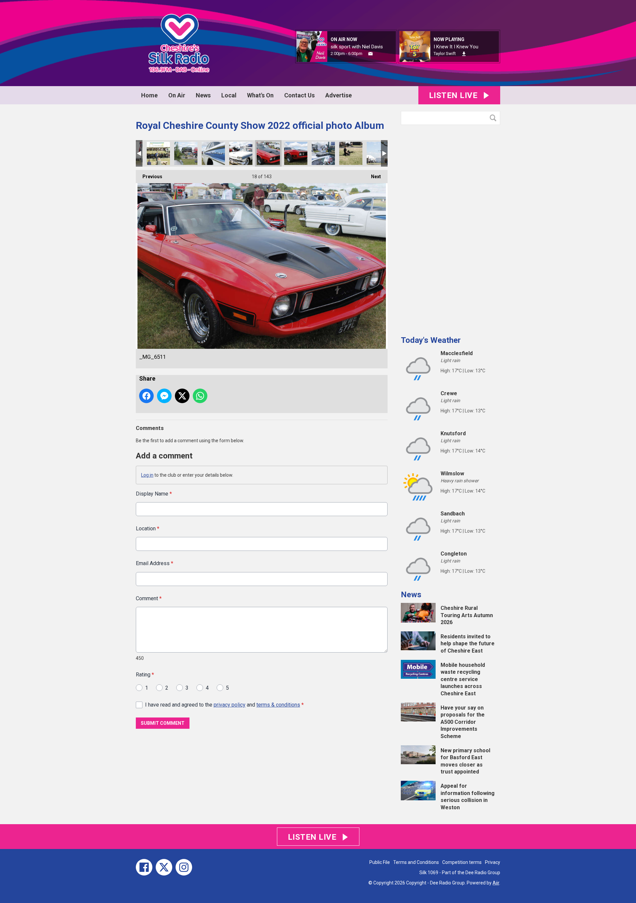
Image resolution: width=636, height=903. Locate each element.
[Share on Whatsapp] (200, 396)
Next (372, 176)
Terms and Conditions (416, 862)
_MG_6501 (295, 153)
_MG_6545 (185, 153)
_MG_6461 (378, 153)
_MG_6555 (158, 153)
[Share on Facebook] (146, 396)
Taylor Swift (445, 53)
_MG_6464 (350, 153)
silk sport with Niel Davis (357, 47)
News (203, 95)
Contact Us (299, 95)
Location (147, 528)
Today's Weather (431, 340)
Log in (147, 475)
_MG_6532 (213, 153)
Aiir (496, 882)
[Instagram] (184, 867)
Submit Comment (163, 723)
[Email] (370, 54)
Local (229, 95)
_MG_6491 (323, 153)
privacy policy (229, 705)
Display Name (154, 494)
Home (149, 95)
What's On (260, 95)
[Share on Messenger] (164, 396)
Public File (379, 862)
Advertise (338, 95)
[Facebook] (144, 867)
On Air (176, 95)
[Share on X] (182, 396)
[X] (164, 867)
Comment (149, 598)
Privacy (492, 862)
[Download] (464, 54)
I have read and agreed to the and (224, 705)
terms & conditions (278, 705)
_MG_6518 (240, 153)
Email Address (154, 563)
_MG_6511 (268, 153)
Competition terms (462, 862)
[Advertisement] (450, 227)
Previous (149, 176)
